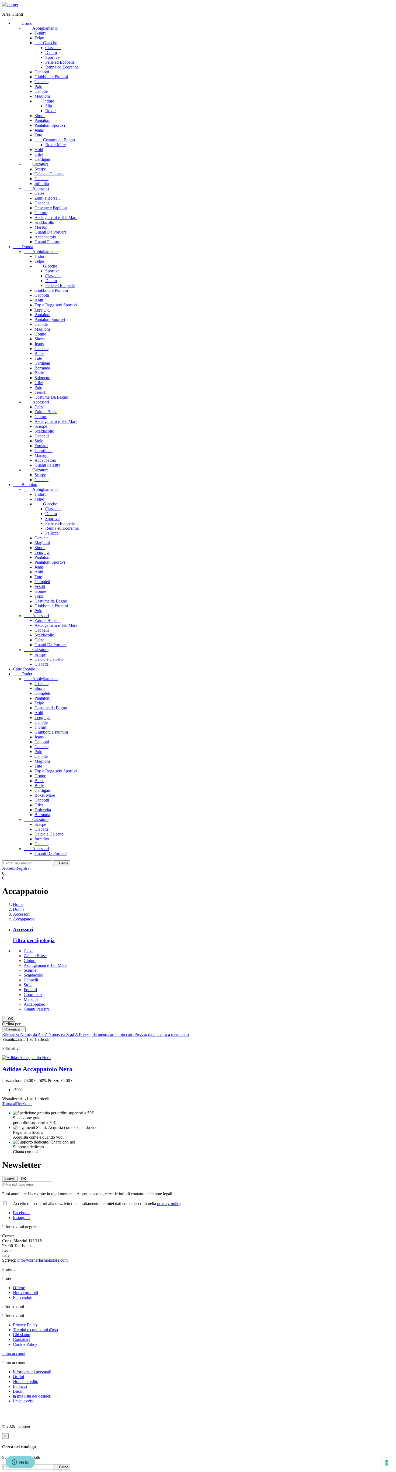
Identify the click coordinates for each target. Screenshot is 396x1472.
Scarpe (40, 169)
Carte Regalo (24, 669)
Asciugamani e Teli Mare (55, 217)
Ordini (18, 1376)
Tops (38, 596)
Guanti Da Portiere (50, 232)
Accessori (36, 188)
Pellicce (51, 533)
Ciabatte (41, 178)
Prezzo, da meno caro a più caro (106, 1034)
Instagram (21, 1217)
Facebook (21, 1212)
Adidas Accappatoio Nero (37, 1069)
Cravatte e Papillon (50, 208)
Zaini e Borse (45, 411)
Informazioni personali (32, 1372)
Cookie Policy (25, 1344)
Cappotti (41, 72)
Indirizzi (20, 1386)
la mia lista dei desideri (32, 1396)
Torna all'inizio (17, 1103)
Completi (42, 581)
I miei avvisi (23, 1401)
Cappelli (41, 203)
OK (8, 1019)
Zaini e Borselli (47, 198)
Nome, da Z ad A (63, 1034)
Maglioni (42, 96)
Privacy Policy (25, 1325)
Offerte (19, 1287)
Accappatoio (45, 237)
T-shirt (40, 33)
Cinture (40, 212)
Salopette (42, 377)
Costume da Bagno (50, 601)
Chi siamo (21, 1334)
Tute (38, 135)
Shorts (39, 115)
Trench (40, 392)
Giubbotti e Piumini (51, 76)
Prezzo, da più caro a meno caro (161, 1034)
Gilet (38, 154)
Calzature (36, 164)
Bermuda (42, 368)
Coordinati (43, 450)
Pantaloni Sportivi (49, 125)
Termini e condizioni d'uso (35, 1329)
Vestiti (39, 586)
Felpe (39, 38)
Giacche (45, 42)
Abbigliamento (41, 28)
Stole (38, 441)
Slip (48, 106)
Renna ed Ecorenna (62, 67)
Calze (39, 193)
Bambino (25, 484)
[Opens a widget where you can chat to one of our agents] (20, 1462)
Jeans (39, 130)
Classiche (53, 47)
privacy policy (169, 1203)
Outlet (22, 674)
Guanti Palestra (47, 241)
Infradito (41, 183)
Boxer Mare (55, 144)
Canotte (41, 91)
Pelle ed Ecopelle (60, 62)
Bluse (39, 353)
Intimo (44, 101)
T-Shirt (40, 727)
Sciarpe (40, 426)
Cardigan (42, 159)
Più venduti (22, 1297)
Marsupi (41, 227)
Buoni (18, 1391)
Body (39, 373)
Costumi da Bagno (54, 140)
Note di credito (25, 1381)
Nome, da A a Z (34, 1034)
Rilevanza (13, 1029)
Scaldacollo (44, 222)
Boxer (50, 110)
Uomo (22, 23)
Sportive (52, 57)
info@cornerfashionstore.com (42, 1260)
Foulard (41, 445)
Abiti (38, 149)
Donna (23, 246)
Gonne (40, 334)
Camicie (41, 81)
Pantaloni (42, 120)
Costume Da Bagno (51, 397)
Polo (38, 86)
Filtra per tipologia (34, 940)
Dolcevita (42, 809)
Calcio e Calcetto (49, 174)
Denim (51, 52)
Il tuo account (13, 1353)
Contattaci (21, 1339)
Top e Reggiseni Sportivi (55, 305)
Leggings (42, 309)
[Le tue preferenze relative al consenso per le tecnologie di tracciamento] (386, 1462)
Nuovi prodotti (25, 1292)
